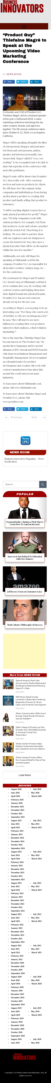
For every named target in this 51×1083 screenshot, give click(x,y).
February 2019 (17, 1018)
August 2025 (16, 821)
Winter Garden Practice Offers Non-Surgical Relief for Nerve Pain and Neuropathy (30, 760)
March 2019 (36, 1015)
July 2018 (37, 1039)
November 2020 (17, 966)
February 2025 (17, 831)
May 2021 (35, 949)
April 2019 (15, 1015)
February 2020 (17, 987)
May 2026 (35, 793)
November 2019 (17, 998)
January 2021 (17, 959)
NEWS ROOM (13, 74)
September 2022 (18, 911)
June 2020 (15, 980)
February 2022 (17, 925)
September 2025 (18, 817)
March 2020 (36, 984)
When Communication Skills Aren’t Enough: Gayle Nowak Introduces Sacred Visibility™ (31, 716)
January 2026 (17, 803)
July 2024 (37, 852)
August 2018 (16, 1039)
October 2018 (16, 1032)
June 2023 (15, 886)
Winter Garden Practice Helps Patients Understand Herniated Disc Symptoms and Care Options (30, 746)
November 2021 (17, 935)
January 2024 (17, 866)
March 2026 (36, 796)
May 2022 (35, 918)
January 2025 (17, 834)
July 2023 (37, 883)
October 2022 (16, 907)
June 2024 (15, 855)
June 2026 (15, 793)
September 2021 (18, 942)
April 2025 (15, 827)
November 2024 (17, 841)
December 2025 (17, 807)
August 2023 (16, 883)
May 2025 (35, 824)
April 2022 (15, 921)
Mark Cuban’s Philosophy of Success (25, 615)
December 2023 (17, 869)
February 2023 (17, 893)
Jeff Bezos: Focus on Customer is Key (25, 581)
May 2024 (35, 855)
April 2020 (15, 984)
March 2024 (36, 859)
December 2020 (17, 963)
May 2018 (35, 1043)
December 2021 (17, 932)
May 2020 (35, 980)
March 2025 (36, 827)
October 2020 (16, 970)
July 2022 (37, 914)
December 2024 (17, 838)
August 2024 (16, 852)
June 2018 (15, 1043)
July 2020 (37, 977)
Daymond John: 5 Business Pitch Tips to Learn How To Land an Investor (25, 513)
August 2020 (16, 977)
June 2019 (15, 1011)
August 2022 (16, 914)
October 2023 (16, 876)
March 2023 (36, 890)
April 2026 (15, 796)
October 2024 (16, 845)
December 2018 (17, 1025)
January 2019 (17, 1022)
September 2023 (18, 879)
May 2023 (35, 886)
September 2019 (18, 1004)
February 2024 (17, 862)
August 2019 (16, 1008)
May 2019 (35, 1011)
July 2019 (37, 1008)
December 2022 (17, 900)
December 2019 (17, 994)
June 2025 (15, 824)
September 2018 (18, 1036)
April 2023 (15, 890)
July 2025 (37, 821)
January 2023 (17, 897)
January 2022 (17, 928)
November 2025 (17, 810)
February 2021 (17, 956)
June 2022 (15, 918)
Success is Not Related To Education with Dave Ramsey (25, 548)
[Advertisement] (24, 651)
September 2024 (18, 848)
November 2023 (17, 873)
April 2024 (15, 859)
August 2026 (16, 789)
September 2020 (18, 973)
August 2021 (16, 946)
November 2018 (17, 1029)
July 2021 (37, 946)
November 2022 (17, 904)
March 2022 (36, 921)
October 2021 (16, 939)
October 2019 (16, 1001)
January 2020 (17, 991)
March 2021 (36, 952)
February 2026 (17, 800)
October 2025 (16, 814)
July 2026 (37, 789)
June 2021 (15, 949)
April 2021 (15, 952)
